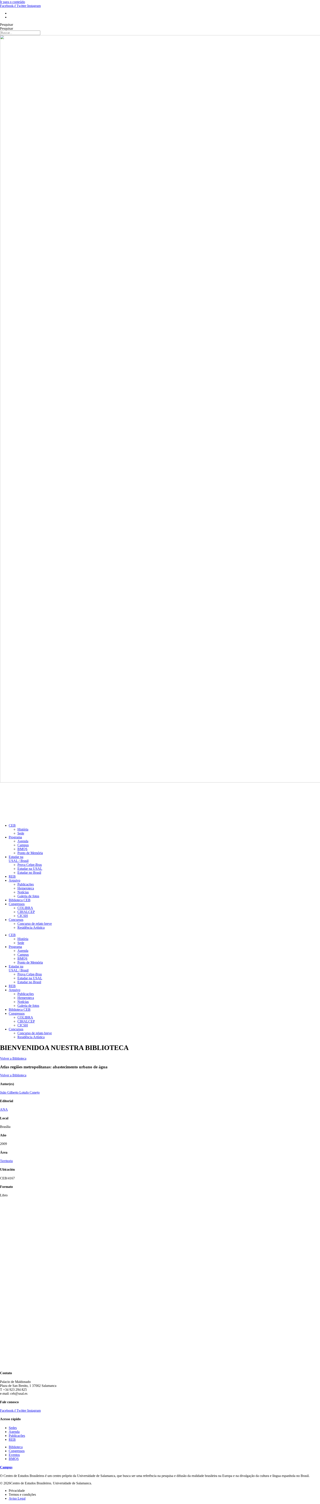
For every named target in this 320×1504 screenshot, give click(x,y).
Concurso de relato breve (34, 923)
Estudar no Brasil (29, 872)
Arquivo (14, 880)
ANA (4, 1109)
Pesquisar (6, 24)
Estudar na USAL (29, 868)
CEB (12, 825)
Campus (23, 845)
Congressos (17, 904)
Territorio (6, 1161)
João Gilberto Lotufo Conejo (20, 1092)
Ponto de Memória (30, 853)
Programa (15, 837)
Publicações (25, 884)
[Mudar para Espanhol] (11, 17)
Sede (20, 833)
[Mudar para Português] (11, 13)
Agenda (22, 841)
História (22, 829)
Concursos (16, 920)
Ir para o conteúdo (12, 2)
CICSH (22, 916)
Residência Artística (31, 927)
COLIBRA (25, 908)
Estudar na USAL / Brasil (19, 859)
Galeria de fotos (28, 896)
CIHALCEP (26, 912)
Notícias (23, 892)
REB (12, 876)
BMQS (22, 849)
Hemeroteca (25, 888)
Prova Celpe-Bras (29, 865)
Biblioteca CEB (19, 900)
